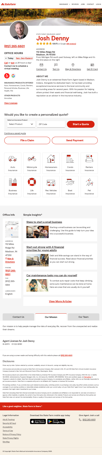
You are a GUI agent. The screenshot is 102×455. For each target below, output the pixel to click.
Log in (98, 4)
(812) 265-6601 (14, 46)
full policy (87, 377)
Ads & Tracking (8, 420)
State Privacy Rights (11, 438)
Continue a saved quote (15, 133)
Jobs (83, 4)
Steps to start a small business (44, 222)
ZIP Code (43, 124)
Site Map (6, 442)
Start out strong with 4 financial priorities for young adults (45, 249)
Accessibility (7, 427)
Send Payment (74, 140)
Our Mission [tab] (51, 317)
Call (6, 63)
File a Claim (27, 140)
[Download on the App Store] (38, 421)
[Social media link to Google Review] (13, 75)
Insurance (63, 4)
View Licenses (10, 103)
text (12, 63)
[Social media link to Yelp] (7, 75)
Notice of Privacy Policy (12, 434)
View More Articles (60, 301)
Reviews (75, 4)
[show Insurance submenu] (69, 4)
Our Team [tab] (83, 317)
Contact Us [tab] (18, 317)
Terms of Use (8, 431)
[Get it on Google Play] (56, 421)
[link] (8, 4)
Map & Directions (10, 260)
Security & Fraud (9, 423)
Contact (90, 4)
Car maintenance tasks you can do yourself (51, 275)
